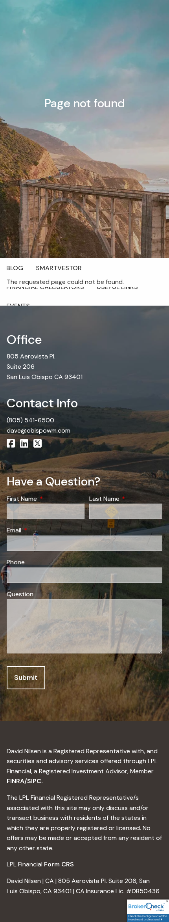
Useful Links (117, 287)
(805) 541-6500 (30, 420)
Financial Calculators (45, 287)
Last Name (125, 499)
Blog (14, 268)
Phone (16, 562)
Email (44, 530)
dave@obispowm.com (38, 430)
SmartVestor (59, 268)
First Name (45, 499)
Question (20, 594)
